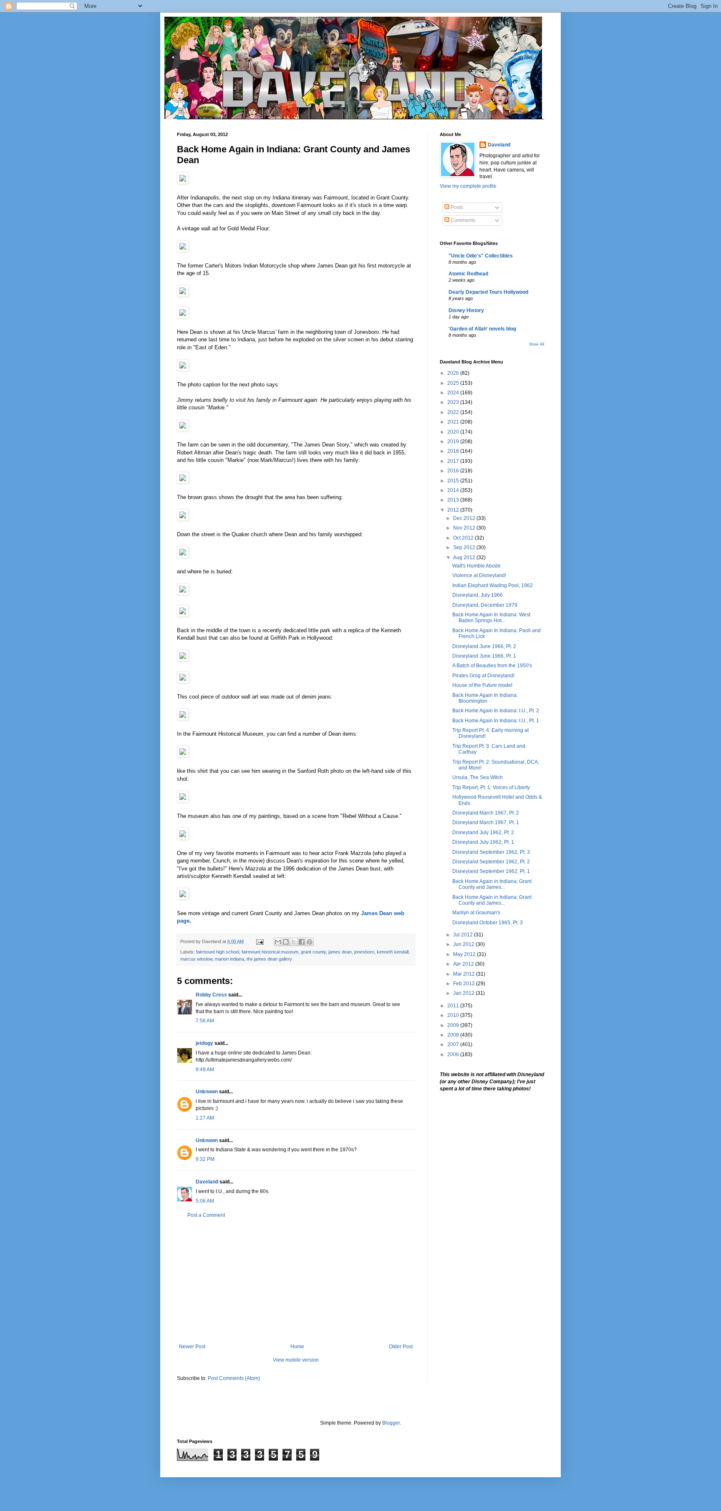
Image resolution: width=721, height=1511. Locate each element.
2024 (453, 393)
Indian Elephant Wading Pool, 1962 (492, 585)
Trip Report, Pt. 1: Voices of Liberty (491, 787)
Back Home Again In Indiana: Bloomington (485, 698)
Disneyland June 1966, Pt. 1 (484, 656)
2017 (453, 461)
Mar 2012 (464, 974)
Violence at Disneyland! (479, 575)
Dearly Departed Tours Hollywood (488, 292)
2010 (453, 1015)
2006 (453, 1054)
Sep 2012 (464, 547)
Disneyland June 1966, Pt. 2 (484, 646)
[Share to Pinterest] (309, 942)
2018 (453, 451)
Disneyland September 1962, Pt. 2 (491, 862)
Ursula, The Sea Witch (477, 777)
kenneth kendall (392, 951)
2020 (453, 432)
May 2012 (465, 954)
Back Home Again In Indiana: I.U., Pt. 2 (495, 711)
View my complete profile (468, 186)
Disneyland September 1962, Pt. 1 (491, 871)
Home (297, 1347)
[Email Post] (259, 941)
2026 (453, 373)
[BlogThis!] (286, 942)
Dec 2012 (464, 518)
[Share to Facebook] (301, 942)
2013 (453, 500)
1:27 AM (205, 1118)
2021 (453, 422)
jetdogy (204, 1043)
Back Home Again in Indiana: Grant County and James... (492, 884)
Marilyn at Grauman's (476, 913)
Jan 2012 (464, 993)
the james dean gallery (269, 958)
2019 (453, 441)
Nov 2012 (464, 528)
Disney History (466, 310)
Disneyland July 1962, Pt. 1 (483, 842)
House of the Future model (482, 685)
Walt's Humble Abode (476, 566)
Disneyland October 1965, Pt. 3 (487, 923)
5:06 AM (205, 1201)
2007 (453, 1044)
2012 (453, 510)
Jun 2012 (464, 944)
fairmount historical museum (270, 951)
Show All (536, 344)
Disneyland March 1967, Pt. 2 (485, 813)
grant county (313, 951)
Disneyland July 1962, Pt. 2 (483, 832)
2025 (453, 383)
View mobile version (296, 1360)
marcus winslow (196, 958)
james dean (340, 951)
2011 (453, 1006)
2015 (453, 481)
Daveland (207, 1182)
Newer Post (192, 1347)
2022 (453, 412)
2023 (453, 402)
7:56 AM (205, 1021)
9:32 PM (205, 1159)
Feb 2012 (464, 983)
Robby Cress (211, 995)
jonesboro (364, 951)
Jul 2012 (463, 935)
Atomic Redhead (468, 274)
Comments (462, 220)
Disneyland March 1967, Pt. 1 (485, 822)
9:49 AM (205, 1069)
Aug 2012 (464, 557)
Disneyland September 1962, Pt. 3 (491, 852)
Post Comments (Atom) (234, 1378)
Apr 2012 (464, 964)
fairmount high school (217, 951)
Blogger (391, 1423)
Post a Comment (206, 1215)
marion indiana (229, 958)
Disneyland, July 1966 (477, 595)
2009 (453, 1025)
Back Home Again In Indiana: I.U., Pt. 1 (495, 721)
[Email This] (278, 942)
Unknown (207, 1092)
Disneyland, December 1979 (484, 605)
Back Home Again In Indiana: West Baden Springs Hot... (491, 617)
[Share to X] (294, 942)
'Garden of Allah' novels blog (482, 329)
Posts (456, 207)
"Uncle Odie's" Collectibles (481, 256)
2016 (453, 471)
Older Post (401, 1347)
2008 (453, 1035)
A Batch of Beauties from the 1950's (492, 665)
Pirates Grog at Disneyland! (483, 676)
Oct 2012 (464, 538)
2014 (453, 490)
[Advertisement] (295, 1281)
